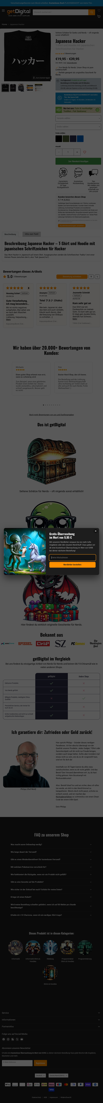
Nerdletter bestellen (72, 564)
